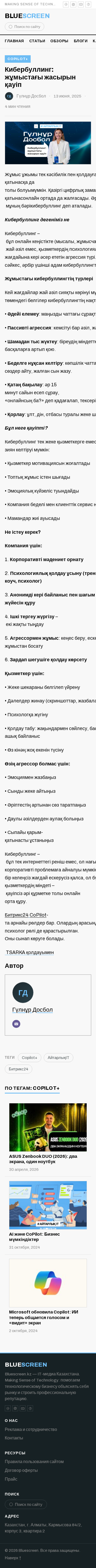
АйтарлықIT (58, 1058)
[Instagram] (73, 4)
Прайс (11, 1479)
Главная (14, 41)
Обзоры (59, 41)
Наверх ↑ (13, 1558)
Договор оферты (21, 1470)
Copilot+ (17, 59)
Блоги (81, 41)
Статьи (37, 41)
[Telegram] (66, 4)
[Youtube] (81, 4)
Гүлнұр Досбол (31, 96)
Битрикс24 (18, 1069)
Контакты (14, 1438)
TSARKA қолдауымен (29, 952)
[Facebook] (88, 4)
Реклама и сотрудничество (31, 1429)
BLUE (27, 16)
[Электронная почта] (16, 1024)
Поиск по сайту (27, 27)
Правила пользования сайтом (34, 1461)
